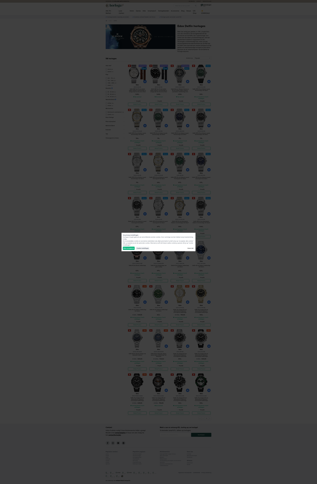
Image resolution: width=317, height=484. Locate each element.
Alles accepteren (128, 248)
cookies (158, 237)
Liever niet (191, 248)
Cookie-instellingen (143, 248)
